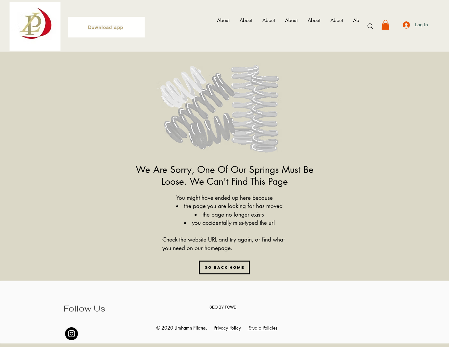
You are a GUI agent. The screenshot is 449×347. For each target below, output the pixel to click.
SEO (213, 307)
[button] (385, 25)
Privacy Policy (227, 328)
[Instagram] (71, 333)
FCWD (231, 307)
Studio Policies (262, 328)
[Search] (370, 26)
